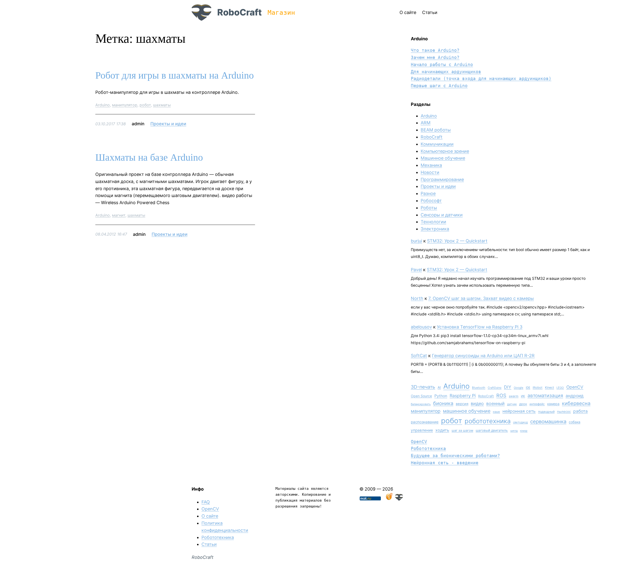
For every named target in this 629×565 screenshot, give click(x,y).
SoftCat (419, 355)
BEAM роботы (436, 129)
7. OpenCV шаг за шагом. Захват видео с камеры (481, 298)
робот (145, 104)
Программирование (442, 179)
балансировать (421, 404)
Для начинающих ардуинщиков (446, 71)
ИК (523, 396)
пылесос (564, 411)
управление (422, 430)
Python (440, 396)
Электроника (435, 228)
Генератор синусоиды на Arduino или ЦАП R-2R (483, 355)
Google (518, 387)
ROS (501, 395)
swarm (513, 396)
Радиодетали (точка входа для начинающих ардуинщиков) (481, 78)
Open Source (421, 396)
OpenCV (574, 387)
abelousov (421, 326)
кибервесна (576, 403)
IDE (528, 387)
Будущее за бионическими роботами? (455, 455)
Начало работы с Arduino (442, 64)
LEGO (560, 387)
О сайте (209, 516)
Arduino (102, 104)
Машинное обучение (443, 158)
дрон (523, 404)
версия (462, 404)
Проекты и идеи (168, 123)
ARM (425, 122)
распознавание (425, 422)
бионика (443, 403)
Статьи (209, 544)
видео (477, 403)
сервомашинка (548, 421)
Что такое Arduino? (435, 50)
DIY (507, 387)
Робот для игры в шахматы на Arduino (174, 75)
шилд (514, 430)
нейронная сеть (519, 411)
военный (495, 403)
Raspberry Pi (463, 395)
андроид (575, 395)
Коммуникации (437, 144)
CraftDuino (494, 387)
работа (580, 411)
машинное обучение (466, 411)
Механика (431, 165)
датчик (512, 404)
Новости (430, 172)
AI (439, 387)
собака (574, 422)
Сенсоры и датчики (442, 214)
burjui (416, 240)
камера (553, 404)
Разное (428, 193)
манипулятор (124, 104)
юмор (524, 430)
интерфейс (537, 404)
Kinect (549, 387)
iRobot (538, 387)
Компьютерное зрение (445, 151)
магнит (118, 215)
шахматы (162, 104)
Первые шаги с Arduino (439, 85)
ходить (442, 430)
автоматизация (545, 395)
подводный (546, 411)
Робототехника (428, 448)
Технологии (433, 221)
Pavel (416, 269)
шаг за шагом (462, 430)
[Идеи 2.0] (389, 499)
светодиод (520, 422)
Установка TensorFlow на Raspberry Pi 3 (479, 326)
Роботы (429, 207)
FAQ (205, 502)
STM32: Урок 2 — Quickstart (457, 240)
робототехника (488, 421)
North (417, 298)
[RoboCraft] (399, 499)
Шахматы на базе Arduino (149, 157)
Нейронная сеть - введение (444, 462)
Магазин (281, 12)
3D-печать (423, 387)
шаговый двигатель (492, 430)
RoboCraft (239, 12)
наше (496, 411)
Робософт (431, 200)
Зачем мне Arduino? (435, 57)
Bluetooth (478, 387)
